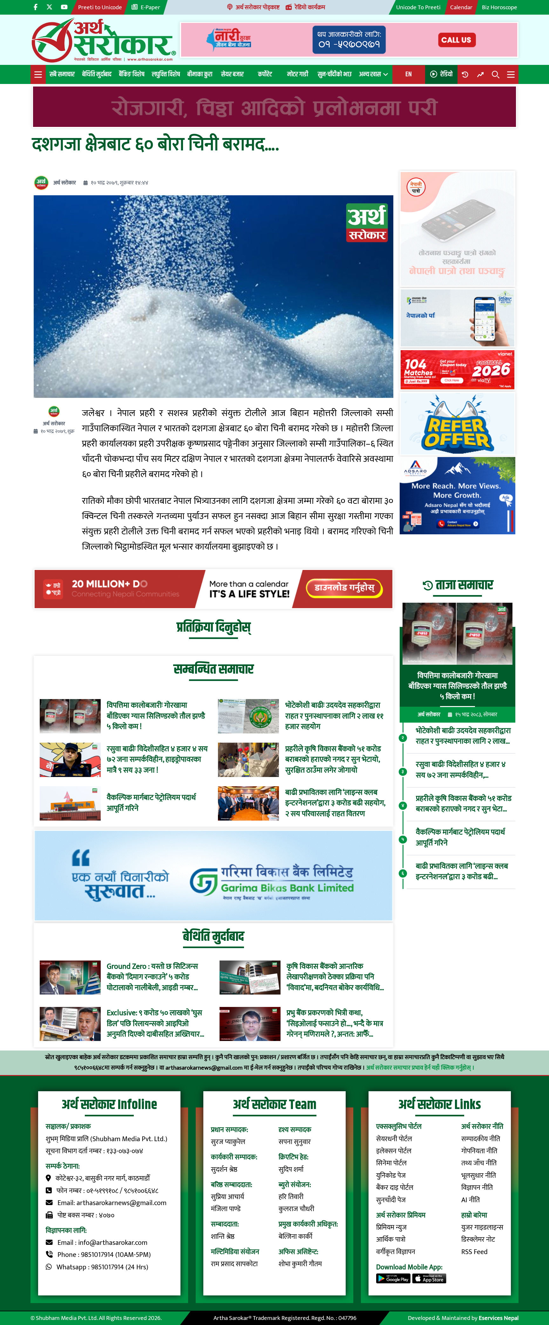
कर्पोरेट (265, 74)
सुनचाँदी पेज (391, 1200)
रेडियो (446, 74)
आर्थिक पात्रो (390, 1239)
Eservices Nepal (498, 1318)
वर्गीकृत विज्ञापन (395, 1252)
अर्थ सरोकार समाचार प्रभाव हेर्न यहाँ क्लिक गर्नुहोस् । (420, 1068)
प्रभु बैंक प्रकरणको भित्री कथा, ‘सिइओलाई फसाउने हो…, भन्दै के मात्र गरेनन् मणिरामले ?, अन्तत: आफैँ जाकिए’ (335, 1024)
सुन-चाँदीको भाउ (334, 74)
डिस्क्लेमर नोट (478, 1239)
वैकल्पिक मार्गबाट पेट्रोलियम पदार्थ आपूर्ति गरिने (151, 803)
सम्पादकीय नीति (480, 1139)
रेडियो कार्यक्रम (310, 7)
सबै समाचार (62, 74)
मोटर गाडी (297, 74)
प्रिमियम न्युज (391, 1227)
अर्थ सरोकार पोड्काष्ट (258, 7)
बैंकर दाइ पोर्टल (394, 1187)
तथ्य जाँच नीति (479, 1163)
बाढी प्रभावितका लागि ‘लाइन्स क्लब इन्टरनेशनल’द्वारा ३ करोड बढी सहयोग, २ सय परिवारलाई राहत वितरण (335, 803)
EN (408, 74)
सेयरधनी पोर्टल (394, 1139)
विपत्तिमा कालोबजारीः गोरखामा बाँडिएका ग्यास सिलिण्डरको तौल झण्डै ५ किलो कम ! (156, 716)
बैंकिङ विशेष (131, 74)
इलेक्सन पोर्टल (393, 1151)
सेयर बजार (232, 74)
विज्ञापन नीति (477, 1187)
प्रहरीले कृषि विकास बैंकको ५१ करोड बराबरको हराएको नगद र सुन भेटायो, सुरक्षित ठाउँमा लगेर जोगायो (333, 760)
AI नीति (470, 1200)
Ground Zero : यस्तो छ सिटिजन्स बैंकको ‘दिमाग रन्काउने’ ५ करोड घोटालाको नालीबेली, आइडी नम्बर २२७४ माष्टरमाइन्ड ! (152, 977)
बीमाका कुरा (199, 74)
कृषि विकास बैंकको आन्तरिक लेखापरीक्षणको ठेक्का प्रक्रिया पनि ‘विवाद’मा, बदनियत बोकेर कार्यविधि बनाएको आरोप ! (333, 977)
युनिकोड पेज (391, 1175)
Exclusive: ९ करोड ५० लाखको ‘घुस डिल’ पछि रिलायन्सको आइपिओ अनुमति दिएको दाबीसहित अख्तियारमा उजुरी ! (156, 1024)
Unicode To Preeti (418, 7)
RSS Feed (474, 1252)
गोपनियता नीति (479, 1151)
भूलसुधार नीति (478, 1175)
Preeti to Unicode (100, 7)
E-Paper (150, 7)
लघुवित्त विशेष (166, 74)
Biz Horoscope (499, 7)
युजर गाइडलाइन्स (482, 1227)
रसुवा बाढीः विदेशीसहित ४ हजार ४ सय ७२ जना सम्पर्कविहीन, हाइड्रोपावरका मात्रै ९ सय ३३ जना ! (157, 760)
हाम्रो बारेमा (474, 1215)
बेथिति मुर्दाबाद (97, 74)
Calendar (461, 7)
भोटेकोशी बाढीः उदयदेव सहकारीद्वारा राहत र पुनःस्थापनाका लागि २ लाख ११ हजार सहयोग (334, 716)
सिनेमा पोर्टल (391, 1163)
